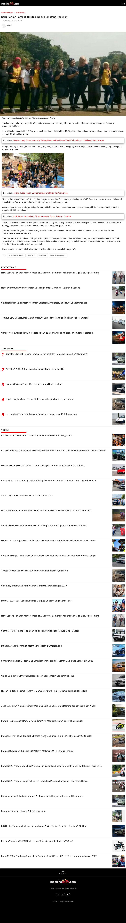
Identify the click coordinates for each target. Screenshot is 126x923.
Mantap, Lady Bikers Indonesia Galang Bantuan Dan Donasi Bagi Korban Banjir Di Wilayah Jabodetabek (58, 140)
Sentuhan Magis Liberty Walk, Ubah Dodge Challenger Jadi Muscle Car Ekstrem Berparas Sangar (48, 555)
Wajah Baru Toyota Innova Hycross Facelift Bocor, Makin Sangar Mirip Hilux (37, 676)
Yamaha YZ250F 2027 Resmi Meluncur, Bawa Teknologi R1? (35, 369)
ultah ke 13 (31, 255)
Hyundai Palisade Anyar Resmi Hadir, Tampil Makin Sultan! (34, 384)
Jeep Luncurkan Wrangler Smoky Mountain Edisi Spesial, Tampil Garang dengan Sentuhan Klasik (48, 706)
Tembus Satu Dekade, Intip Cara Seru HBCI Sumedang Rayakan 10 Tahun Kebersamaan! (44, 317)
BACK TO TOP (63, 874)
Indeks (52, 888)
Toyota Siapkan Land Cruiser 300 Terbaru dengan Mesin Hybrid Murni (39, 399)
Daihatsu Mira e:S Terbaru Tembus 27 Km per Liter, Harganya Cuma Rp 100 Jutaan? (46, 354)
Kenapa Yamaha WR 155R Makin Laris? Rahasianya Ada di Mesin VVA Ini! (37, 841)
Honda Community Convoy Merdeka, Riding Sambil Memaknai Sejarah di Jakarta (40, 287)
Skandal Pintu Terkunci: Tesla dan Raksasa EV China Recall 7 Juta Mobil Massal (40, 630)
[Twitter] (63, 895)
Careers (58, 888)
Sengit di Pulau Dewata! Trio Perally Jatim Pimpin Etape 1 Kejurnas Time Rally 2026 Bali (43, 525)
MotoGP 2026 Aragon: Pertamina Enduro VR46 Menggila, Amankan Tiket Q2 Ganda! (42, 721)
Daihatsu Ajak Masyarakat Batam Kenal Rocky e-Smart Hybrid (31, 645)
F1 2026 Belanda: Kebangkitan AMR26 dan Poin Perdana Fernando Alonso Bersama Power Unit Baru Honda (53, 450)
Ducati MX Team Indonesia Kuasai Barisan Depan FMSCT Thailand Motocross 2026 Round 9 (46, 510)
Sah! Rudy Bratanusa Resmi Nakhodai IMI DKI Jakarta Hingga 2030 (34, 585)
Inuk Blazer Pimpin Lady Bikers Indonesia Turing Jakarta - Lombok (42, 216)
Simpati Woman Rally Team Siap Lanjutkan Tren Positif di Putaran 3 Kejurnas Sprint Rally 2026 (47, 660)
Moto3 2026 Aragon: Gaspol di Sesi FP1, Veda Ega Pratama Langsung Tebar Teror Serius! (44, 781)
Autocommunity (20, 12)
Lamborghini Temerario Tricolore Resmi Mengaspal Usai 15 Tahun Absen (41, 414)
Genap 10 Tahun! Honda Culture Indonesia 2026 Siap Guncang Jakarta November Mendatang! (47, 332)
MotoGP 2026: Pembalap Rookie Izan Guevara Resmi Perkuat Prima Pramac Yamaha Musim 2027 (49, 856)
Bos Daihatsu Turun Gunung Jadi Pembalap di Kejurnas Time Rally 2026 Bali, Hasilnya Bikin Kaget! (49, 480)
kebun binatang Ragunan (58, 255)
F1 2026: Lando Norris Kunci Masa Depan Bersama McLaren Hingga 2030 (37, 435)
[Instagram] (68, 895)
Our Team (65, 888)
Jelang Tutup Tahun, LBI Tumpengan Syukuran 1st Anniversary (40, 193)
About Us (73, 888)
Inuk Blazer (43, 255)
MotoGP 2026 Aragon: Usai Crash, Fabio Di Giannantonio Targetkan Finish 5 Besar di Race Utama (48, 540)
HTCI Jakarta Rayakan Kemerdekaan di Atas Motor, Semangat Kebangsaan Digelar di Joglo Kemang (50, 272)
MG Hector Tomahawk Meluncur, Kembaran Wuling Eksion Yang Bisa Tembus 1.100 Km (44, 826)
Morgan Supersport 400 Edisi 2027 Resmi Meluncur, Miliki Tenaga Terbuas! (37, 751)
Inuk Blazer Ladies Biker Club (17, 255)
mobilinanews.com (7, 12)
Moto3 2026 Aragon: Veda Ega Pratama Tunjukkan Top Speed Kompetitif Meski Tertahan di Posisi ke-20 (51, 766)
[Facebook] (58, 895)
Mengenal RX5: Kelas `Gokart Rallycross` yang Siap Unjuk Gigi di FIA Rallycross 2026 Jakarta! (46, 736)
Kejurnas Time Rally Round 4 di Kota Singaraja (23, 811)
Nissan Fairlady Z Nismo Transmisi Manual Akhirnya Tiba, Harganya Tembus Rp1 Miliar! (44, 691)
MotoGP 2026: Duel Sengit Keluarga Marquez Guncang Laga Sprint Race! (36, 600)
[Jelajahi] (122, 3)
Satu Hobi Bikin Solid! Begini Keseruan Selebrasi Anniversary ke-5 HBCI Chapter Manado (44, 302)
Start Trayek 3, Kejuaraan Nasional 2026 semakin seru (27, 495)
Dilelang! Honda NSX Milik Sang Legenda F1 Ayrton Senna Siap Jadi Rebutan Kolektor (43, 465)
